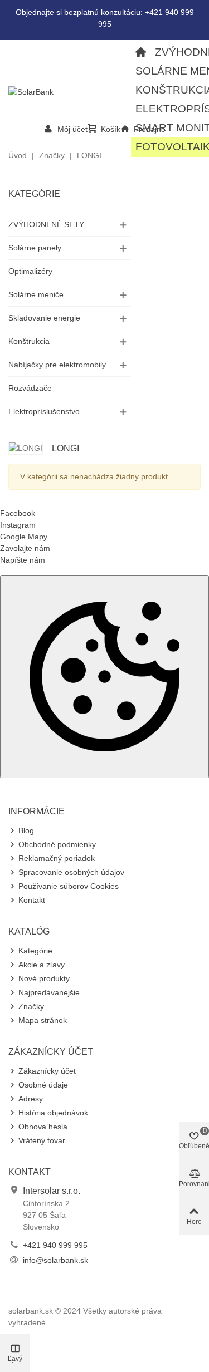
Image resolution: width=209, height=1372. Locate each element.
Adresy (30, 1098)
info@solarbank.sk (55, 1260)
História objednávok (53, 1112)
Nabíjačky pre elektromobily (57, 364)
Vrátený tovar (41, 1140)
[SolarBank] (69, 92)
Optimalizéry (30, 271)
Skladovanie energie (44, 317)
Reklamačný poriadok (56, 858)
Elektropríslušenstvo (44, 411)
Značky (31, 1006)
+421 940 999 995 (55, 1245)
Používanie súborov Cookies (68, 886)
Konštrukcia (29, 341)
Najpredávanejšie (49, 992)
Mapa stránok (42, 1020)
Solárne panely (34, 247)
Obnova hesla (42, 1126)
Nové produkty (44, 978)
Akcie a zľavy (41, 964)
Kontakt (31, 900)
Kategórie (34, 194)
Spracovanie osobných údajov (71, 872)
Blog (26, 830)
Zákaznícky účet (47, 1070)
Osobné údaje (43, 1084)
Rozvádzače (30, 387)
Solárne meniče (36, 294)
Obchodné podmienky (57, 844)
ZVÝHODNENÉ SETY (46, 224)
